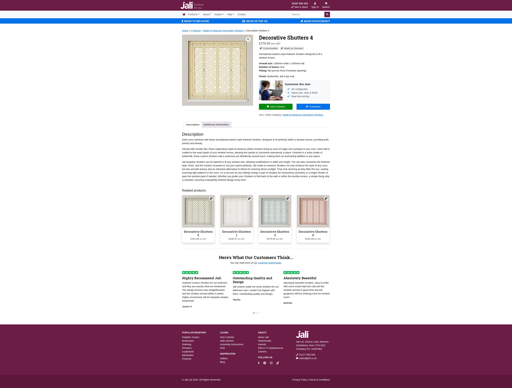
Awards (262, 344)
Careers (262, 351)
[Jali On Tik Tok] (277, 363)
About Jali (263, 337)
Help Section (227, 340)
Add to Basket (277, 106)
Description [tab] (192, 124)
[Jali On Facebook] (260, 363)
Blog (222, 362)
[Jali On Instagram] (273, 363)
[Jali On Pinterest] (266, 363)
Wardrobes (188, 355)
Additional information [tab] (216, 124)
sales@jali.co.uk (308, 358)
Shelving (186, 344)
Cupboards (188, 351)
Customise (315, 106)
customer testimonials (269, 263)
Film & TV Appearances (270, 348)
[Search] (327, 14)
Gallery (224, 358)
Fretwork (186, 358)
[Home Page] (184, 15)
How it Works (227, 337)
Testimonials (264, 340)
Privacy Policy (299, 379)
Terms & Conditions (319, 379)
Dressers (187, 348)
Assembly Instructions (231, 344)
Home (185, 30)
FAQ (222, 348)
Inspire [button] (218, 14)
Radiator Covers (190, 337)
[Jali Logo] (192, 5)
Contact (241, 14)
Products (192, 14)
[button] (248, 39)
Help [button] (229, 14)
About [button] (206, 14)
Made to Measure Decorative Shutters (223, 30)
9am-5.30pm (300, 5)
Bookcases (188, 340)
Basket (326, 7)
